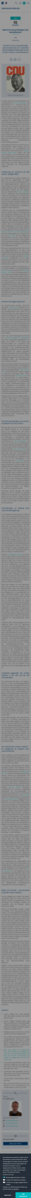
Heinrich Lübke (6, 270)
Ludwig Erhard (13, 307)
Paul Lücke (11, 236)
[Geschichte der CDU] (6, 3)
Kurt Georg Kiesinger (19, 103)
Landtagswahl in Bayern (14, 554)
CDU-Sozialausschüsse (11, 799)
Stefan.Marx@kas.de (12, 1120)
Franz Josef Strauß (19, 449)
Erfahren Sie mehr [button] (8, 1174)
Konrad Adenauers (23, 192)
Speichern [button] (7, 1195)
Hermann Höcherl (15, 787)
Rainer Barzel (12, 152)
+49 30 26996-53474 (12, 1126)
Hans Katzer (25, 795)
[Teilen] (19, 59)
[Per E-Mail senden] (15, 59)
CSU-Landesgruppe (20, 441)
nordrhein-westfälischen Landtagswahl (17, 338)
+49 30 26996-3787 (11, 1123)
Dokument (20, 461)
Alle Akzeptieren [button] (23, 1195)
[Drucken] (11, 59)
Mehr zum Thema (15, 1144)
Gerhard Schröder (21, 375)
